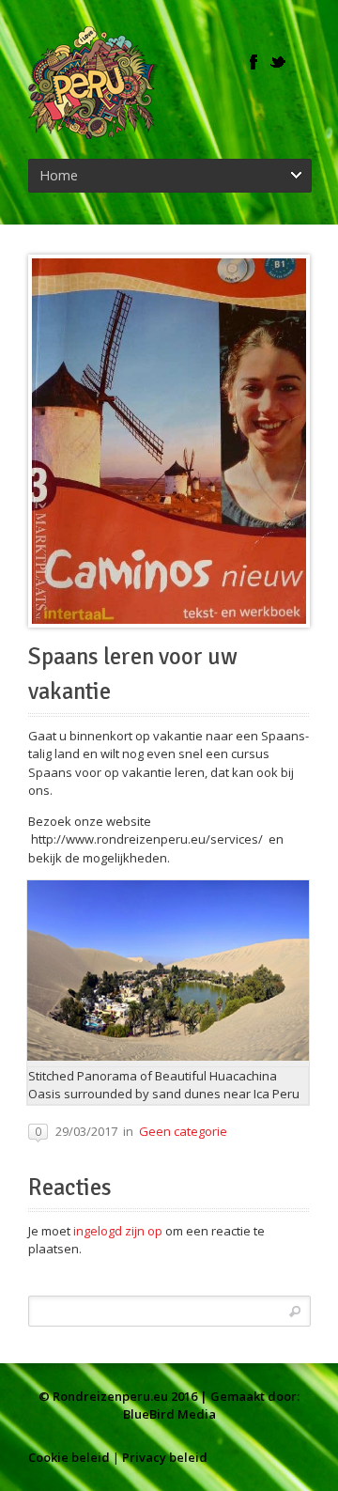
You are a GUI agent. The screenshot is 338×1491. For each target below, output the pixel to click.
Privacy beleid (164, 1457)
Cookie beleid (69, 1457)
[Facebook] (253, 62)
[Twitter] (277, 62)
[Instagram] (302, 62)
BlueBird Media (169, 1414)
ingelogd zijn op (117, 1230)
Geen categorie (183, 1131)
